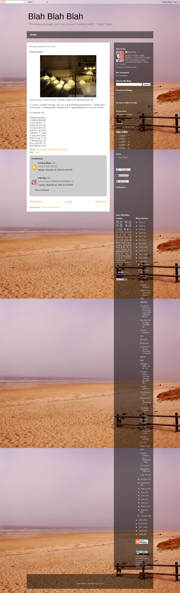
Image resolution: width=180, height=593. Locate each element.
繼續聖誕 (144, 302)
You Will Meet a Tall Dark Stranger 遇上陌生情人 (145, 377)
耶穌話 (124, 249)
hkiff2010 (127, 258)
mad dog (42, 178)
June (143, 496)
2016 (141, 240)
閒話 (37, 152)
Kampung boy (121, 265)
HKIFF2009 (120, 256)
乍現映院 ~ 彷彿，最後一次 (145, 366)
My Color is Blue (144, 277)
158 (141, 336)
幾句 (142, 450)
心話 (119, 229)
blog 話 (128, 254)
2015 (141, 244)
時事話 (119, 245)
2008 (141, 524)
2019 (141, 229)
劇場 (118, 247)
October (144, 479)
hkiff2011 (119, 262)
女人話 (127, 232)
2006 (141, 531)
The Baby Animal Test (144, 410)
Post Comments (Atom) (50, 207)
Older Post (101, 201)
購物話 (128, 256)
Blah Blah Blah (55, 16)
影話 (128, 222)
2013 (141, 251)
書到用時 (127, 245)
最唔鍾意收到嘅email (145, 470)
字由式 (128, 265)
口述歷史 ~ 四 (124, 145)
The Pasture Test (145, 393)
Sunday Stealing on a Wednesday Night (145, 457)
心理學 (119, 258)
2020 (141, 226)
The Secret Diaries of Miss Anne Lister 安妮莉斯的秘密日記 (145, 311)
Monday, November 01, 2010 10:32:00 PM (55, 170)
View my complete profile (126, 67)
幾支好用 (144, 340)
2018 (141, 233)
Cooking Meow (44, 163)
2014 (141, 247)
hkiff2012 (127, 262)
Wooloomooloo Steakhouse (145, 401)
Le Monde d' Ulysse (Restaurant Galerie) (145, 350)
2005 (141, 534)
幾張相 (143, 357)
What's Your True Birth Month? (145, 293)
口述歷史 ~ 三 (124, 142)
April (143, 503)
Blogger (101, 583)
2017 (141, 237)
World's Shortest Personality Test (145, 430)
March (144, 506)
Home (33, 35)
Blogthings (144, 343)
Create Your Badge (122, 97)
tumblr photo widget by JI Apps (141, 118)
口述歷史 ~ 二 (124, 139)
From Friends (145, 475)
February (144, 510)
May (143, 499)
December (145, 265)
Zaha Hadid (123, 157)
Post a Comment (42, 190)
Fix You (143, 442)
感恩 (142, 299)
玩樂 (119, 225)
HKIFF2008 (120, 260)
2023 (141, 222)
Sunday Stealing (144, 286)
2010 (141, 261)
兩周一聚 (125, 247)
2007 (141, 527)
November (145, 270)
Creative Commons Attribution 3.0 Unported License (143, 563)
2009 (141, 520)
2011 (141, 258)
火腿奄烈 (144, 423)
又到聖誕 (144, 416)
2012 (141, 254)
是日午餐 (144, 420)
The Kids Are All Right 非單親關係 (145, 323)
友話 (126, 240)
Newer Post (36, 201)
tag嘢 (123, 243)
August (144, 489)
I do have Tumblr (124, 114)
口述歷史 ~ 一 (124, 136)
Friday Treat (145, 446)
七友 (121, 240)
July (143, 492)
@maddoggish (122, 76)
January (144, 516)
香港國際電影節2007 (123, 250)
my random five (123, 236)
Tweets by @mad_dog (125, 127)
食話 (128, 225)
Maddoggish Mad (122, 93)
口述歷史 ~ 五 (124, 148)
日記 (121, 232)
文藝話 (128, 243)
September (145, 483)
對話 (117, 267)
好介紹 (121, 235)
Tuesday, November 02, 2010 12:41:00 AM (55, 185)
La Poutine (144, 465)
